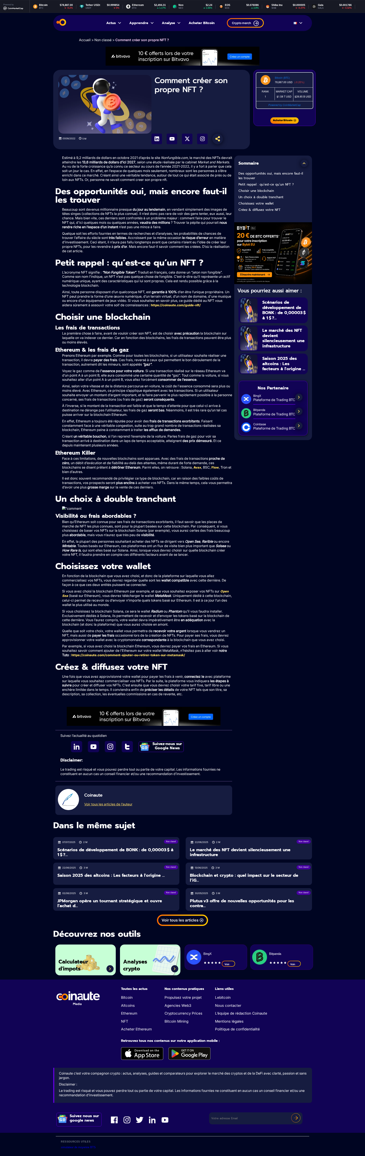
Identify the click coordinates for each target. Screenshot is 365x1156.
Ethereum (129, 1013)
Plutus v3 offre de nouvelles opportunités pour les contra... (242, 903)
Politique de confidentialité (237, 1029)
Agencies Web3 (178, 1005)
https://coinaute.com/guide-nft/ (176, 305)
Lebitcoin (223, 997)
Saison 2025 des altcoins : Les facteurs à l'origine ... (283, 363)
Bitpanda (275, 953)
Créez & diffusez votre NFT (259, 209)
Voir (227, 964)
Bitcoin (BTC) (282, 77)
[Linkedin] (156, 139)
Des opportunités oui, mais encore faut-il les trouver (270, 176)
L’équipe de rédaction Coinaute (241, 1013)
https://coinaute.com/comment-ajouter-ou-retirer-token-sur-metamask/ (128, 655)
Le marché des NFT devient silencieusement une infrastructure (283, 338)
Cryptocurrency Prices (183, 1013)
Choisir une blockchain (256, 190)
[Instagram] (202, 139)
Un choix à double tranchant (260, 197)
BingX (207, 953)
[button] (304, 163)
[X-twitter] (187, 139)
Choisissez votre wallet (256, 203)
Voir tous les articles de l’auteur (108, 804)
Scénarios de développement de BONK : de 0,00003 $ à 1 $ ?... (284, 310)
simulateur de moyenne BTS (78, 1147)
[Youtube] (172, 139)
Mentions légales (229, 1021)
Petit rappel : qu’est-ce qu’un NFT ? (266, 184)
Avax (197, 467)
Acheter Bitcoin (202, 23)
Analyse (168, 23)
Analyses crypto (135, 965)
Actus (111, 23)
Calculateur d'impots (73, 965)
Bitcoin (127, 997)
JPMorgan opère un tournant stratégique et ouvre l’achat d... (109, 903)
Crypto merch (241, 23)
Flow (215, 467)
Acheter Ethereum (136, 1029)
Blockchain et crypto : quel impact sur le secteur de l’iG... (244, 877)
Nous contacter (228, 1005)
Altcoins (128, 1005)
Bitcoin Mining (176, 1021)
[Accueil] (61, 23)
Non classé (103, 40)
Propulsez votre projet (183, 997)
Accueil (85, 40)
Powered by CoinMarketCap (284, 105)
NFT (124, 1021)
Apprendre (138, 23)
